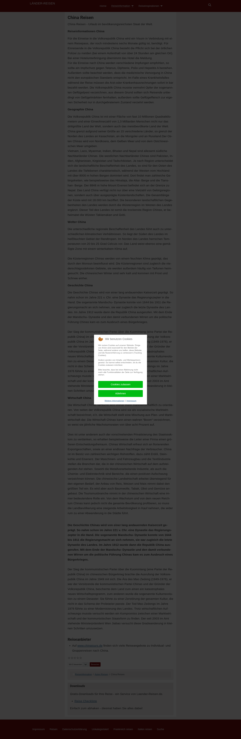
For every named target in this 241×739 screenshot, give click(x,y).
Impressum (131, 401)
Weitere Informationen (114, 401)
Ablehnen (120, 393)
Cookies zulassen (120, 384)
